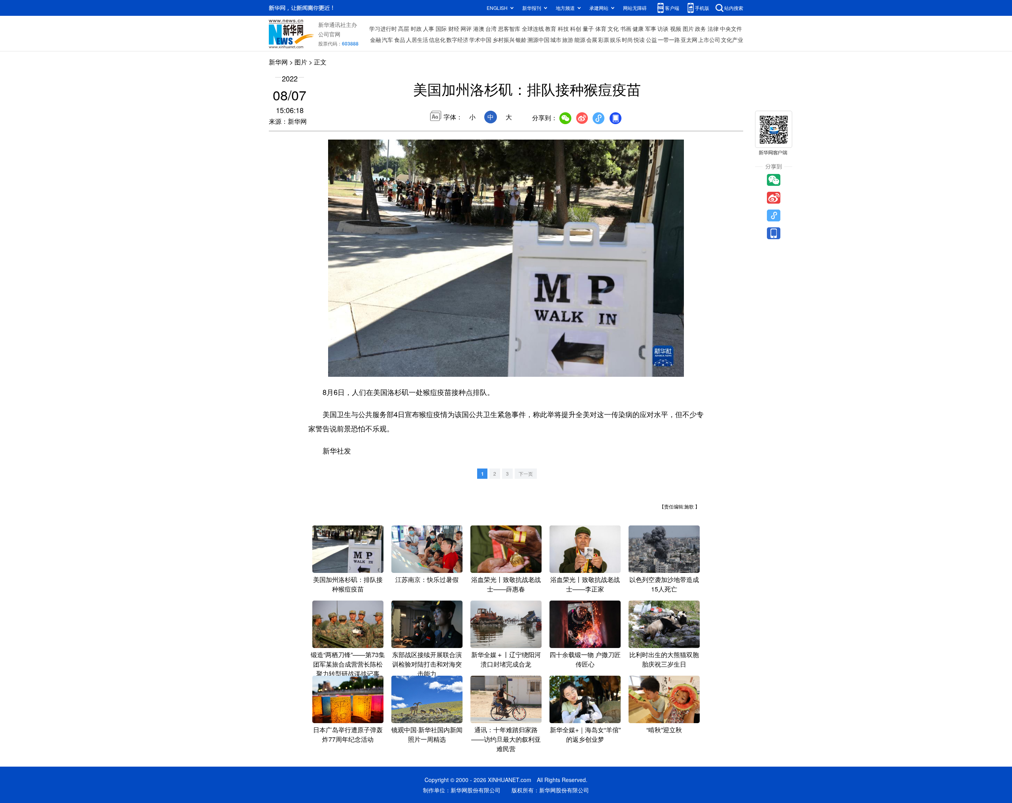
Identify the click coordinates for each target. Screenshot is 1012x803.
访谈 (662, 28)
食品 (399, 39)
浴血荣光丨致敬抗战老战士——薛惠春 (506, 584)
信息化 (437, 39)
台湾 (491, 28)
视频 (675, 28)
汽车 (387, 39)
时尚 (627, 39)
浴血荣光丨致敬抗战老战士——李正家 (585, 584)
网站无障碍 (635, 7)
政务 (700, 28)
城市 (555, 39)
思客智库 (509, 28)
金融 (375, 39)
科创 (575, 28)
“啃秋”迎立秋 (664, 729)
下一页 (526, 473)
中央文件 (731, 28)
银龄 (521, 39)
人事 (428, 28)
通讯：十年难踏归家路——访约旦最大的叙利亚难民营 (506, 739)
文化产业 (732, 39)
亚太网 (689, 39)
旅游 (567, 39)
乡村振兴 (504, 39)
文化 (613, 28)
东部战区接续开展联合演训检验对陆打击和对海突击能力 (427, 664)
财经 (453, 28)
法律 (713, 28)
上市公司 (709, 39)
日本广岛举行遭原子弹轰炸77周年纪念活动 (348, 734)
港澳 (478, 28)
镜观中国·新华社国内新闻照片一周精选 (427, 734)
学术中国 (480, 39)
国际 (441, 28)
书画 (625, 28)
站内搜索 (733, 7)
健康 (638, 28)
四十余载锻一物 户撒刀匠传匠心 (585, 659)
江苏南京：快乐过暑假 (427, 579)
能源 (579, 39)
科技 (563, 28)
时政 (416, 28)
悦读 (639, 39)
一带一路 (669, 39)
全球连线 (533, 28)
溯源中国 (538, 39)
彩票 (603, 39)
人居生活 (417, 39)
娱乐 (615, 39)
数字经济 (457, 39)
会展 (591, 39)
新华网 (278, 61)
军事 (650, 28)
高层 (403, 28)
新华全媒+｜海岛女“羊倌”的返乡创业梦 (585, 734)
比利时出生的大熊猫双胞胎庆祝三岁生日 (664, 659)
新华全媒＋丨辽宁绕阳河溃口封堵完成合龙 (506, 659)
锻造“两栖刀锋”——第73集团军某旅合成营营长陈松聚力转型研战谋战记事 (348, 664)
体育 (600, 28)
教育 (550, 28)
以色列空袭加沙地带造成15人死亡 (664, 584)
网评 (466, 28)
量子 (588, 28)
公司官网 (329, 34)
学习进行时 (383, 28)
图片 (688, 28)
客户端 (672, 7)
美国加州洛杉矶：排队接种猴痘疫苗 (348, 584)
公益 (651, 39)
